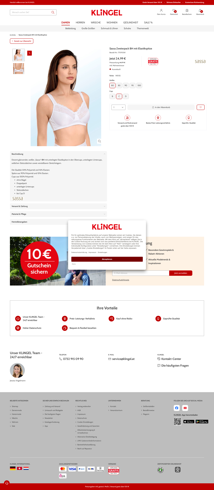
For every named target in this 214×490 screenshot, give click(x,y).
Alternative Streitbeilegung (87, 437)
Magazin (146, 414)
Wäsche (15, 418)
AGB (79, 410)
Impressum (81, 414)
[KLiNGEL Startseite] (107, 12)
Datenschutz (82, 418)
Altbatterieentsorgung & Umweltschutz (86, 431)
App (46, 426)
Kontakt (113, 406)
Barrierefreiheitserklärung (86, 445)
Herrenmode (16, 414)
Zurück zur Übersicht (22, 41)
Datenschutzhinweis (120, 280)
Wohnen (15, 422)
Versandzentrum (116, 410)
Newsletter (49, 418)
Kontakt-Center (171, 359)
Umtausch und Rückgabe (54, 410)
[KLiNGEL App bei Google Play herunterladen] (202, 421)
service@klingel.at (123, 359)
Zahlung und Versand (52, 406)
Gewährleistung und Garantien (88, 426)
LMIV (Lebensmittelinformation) (89, 441)
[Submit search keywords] (53, 12)
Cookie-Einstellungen (85, 422)
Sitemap (15, 406)
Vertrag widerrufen (84, 406)
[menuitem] (65, 22)
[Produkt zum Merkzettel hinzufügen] (201, 107)
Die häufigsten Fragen (175, 365)
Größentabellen (148, 406)
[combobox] (33, 12)
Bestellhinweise (148, 410)
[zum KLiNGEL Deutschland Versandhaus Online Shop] (12, 468)
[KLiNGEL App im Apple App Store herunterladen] (188, 421)
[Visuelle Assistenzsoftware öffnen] (176, 470)
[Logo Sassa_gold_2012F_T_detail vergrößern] (200, 61)
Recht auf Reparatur (84, 448)
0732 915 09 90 (73, 359)
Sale (13, 426)
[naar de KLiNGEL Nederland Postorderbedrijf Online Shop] (26, 468)
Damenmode (17, 410)
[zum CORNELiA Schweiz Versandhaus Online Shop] (19, 468)
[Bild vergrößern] (99, 141)
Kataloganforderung (52, 422)
